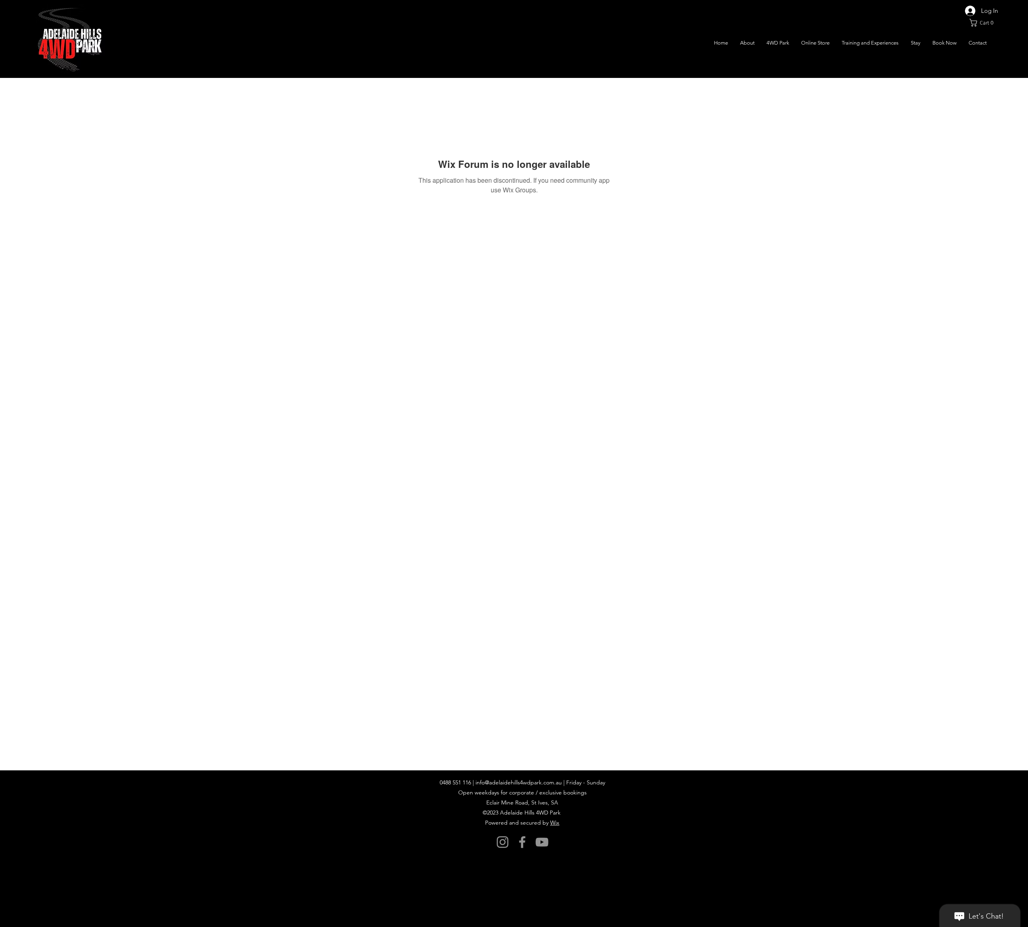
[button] (983, 23)
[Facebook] (522, 842)
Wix (554, 822)
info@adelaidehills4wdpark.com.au (518, 782)
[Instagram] (502, 842)
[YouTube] (542, 842)
